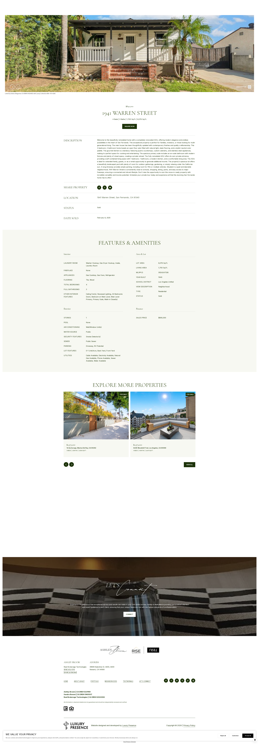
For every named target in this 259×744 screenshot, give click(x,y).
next (17, 87)
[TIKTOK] (188, 681)
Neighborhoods (111, 681)
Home (66, 681)
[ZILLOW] (193, 681)
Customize (235, 735)
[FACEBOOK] (166, 681)
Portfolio (95, 681)
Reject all (223, 735)
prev (12, 87)
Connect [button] (129, 614)
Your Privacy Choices (129, 741)
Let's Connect (145, 681)
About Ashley (79, 681)
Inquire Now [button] (129, 126)
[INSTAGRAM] (171, 681)
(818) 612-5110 (69, 669)
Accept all (248, 735)
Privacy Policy (189, 725)
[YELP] (182, 681)
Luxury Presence (129, 725)
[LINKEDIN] (177, 681)
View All (189, 464)
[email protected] (70, 672)
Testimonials (128, 681)
